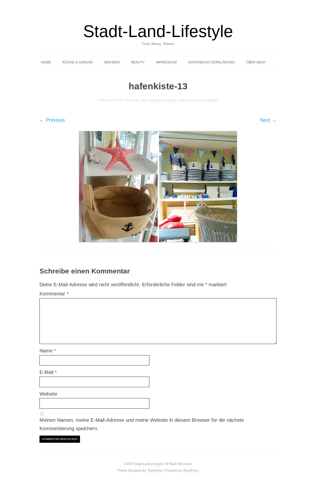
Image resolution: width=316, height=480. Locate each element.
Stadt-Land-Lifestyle (158, 31)
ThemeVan (155, 470)
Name (48, 350)
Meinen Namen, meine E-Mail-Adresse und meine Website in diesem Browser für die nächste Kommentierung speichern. (142, 424)
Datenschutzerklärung (211, 62)
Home (46, 62)
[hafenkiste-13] (158, 186)
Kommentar (54, 293)
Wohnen (112, 62)
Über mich (255, 62)
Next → (268, 120)
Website (48, 394)
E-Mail (48, 372)
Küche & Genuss (77, 62)
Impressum (166, 62)
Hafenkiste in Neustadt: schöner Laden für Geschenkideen (184, 100)
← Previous (52, 120)
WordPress (191, 470)
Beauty (138, 62)
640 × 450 (140, 100)
